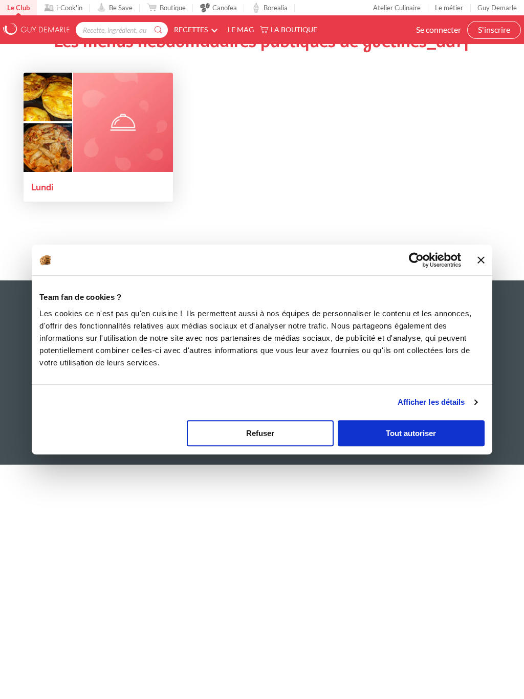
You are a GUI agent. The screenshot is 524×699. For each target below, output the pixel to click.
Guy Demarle (497, 8)
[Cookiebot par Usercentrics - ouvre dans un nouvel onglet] (416, 260)
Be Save (121, 8)
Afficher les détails (431, 402)
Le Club (18, 8)
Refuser (260, 433)
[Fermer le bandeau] (481, 260)
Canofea (224, 8)
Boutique (173, 8)
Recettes (191, 29)
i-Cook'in (69, 8)
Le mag (241, 29)
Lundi (42, 186)
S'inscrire (494, 29)
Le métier (449, 8)
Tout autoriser (411, 433)
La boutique (294, 29)
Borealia (276, 8)
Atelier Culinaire (397, 8)
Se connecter (438, 29)
